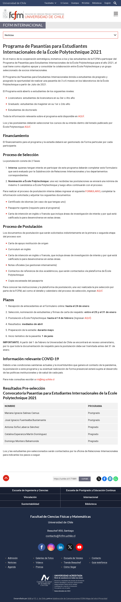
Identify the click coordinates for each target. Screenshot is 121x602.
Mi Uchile (85, 3)
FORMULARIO (92, 191)
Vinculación (30, 497)
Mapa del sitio (91, 599)
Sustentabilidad (30, 503)
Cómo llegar (70, 567)
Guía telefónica (99, 562)
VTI (34, 599)
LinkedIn (110, 478)
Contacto (96, 558)
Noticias (12, 562)
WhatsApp (115, 478)
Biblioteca (91, 503)
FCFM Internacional (23, 25)
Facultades (49, 3)
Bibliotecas (97, 3)
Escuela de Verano (73, 558)
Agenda (12, 567)
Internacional (91, 497)
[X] (70, 547)
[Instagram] (51, 547)
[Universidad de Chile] (14, 3)
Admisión (13, 558)
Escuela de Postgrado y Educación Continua (91, 490)
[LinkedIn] (60, 547)
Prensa (39, 567)
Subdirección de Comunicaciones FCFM (69, 599)
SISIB (29, 599)
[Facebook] (41, 547)
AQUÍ (81, 116)
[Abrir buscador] (115, 3)
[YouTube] (79, 547)
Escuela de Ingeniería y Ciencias (30, 490)
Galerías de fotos (45, 558)
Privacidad (103, 599)
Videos (39, 562)
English (108, 3)
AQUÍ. (27, 126)
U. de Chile (41, 599)
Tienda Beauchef (72, 562)
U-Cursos (64, 3)
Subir (6, 478)
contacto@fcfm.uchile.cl (60, 536)
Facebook (104, 478)
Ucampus (75, 3)
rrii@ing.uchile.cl (45, 379)
